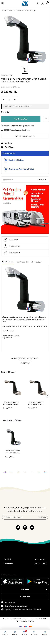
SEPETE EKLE (20, 119)
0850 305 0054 (9, 602)
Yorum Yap (25, 363)
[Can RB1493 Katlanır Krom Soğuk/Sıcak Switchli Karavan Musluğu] (13, 437)
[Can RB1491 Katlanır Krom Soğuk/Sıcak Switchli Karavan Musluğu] (37, 388)
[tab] (7, 262)
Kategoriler (25, 596)
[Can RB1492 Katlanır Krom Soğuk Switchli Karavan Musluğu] (12, 388)
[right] (47, 396)
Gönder (43, 517)
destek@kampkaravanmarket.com (16, 606)
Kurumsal (25, 590)
